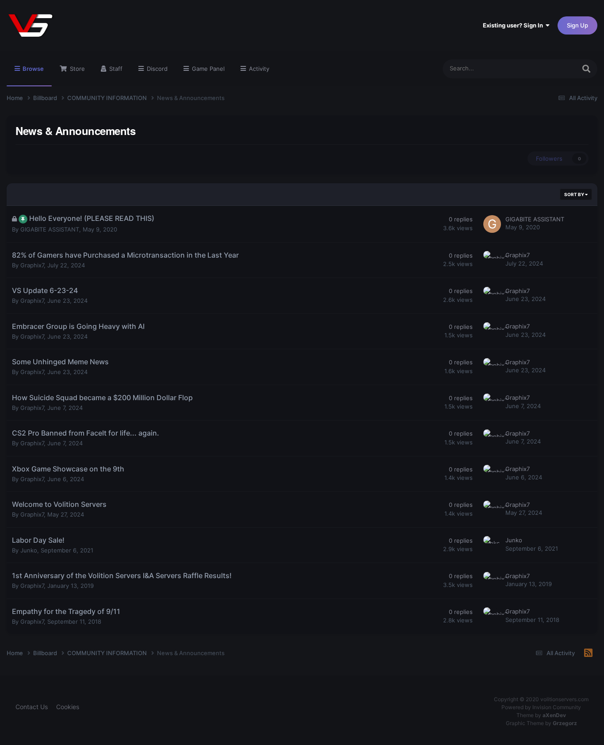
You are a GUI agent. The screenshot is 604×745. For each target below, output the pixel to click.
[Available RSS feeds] (588, 653)
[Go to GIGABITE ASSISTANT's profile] (492, 224)
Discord (156, 68)
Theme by (541, 715)
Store (76, 68)
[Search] (586, 68)
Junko (28, 550)
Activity (258, 68)
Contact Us (31, 706)
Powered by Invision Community (541, 707)
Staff (114, 68)
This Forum (549, 68)
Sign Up (577, 25)
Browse (32, 68)
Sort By (574, 194)
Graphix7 (32, 265)
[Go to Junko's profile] (492, 545)
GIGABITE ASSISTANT (49, 229)
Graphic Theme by (541, 723)
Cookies (67, 706)
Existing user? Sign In (514, 25)
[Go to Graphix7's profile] (492, 260)
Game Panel (207, 68)
